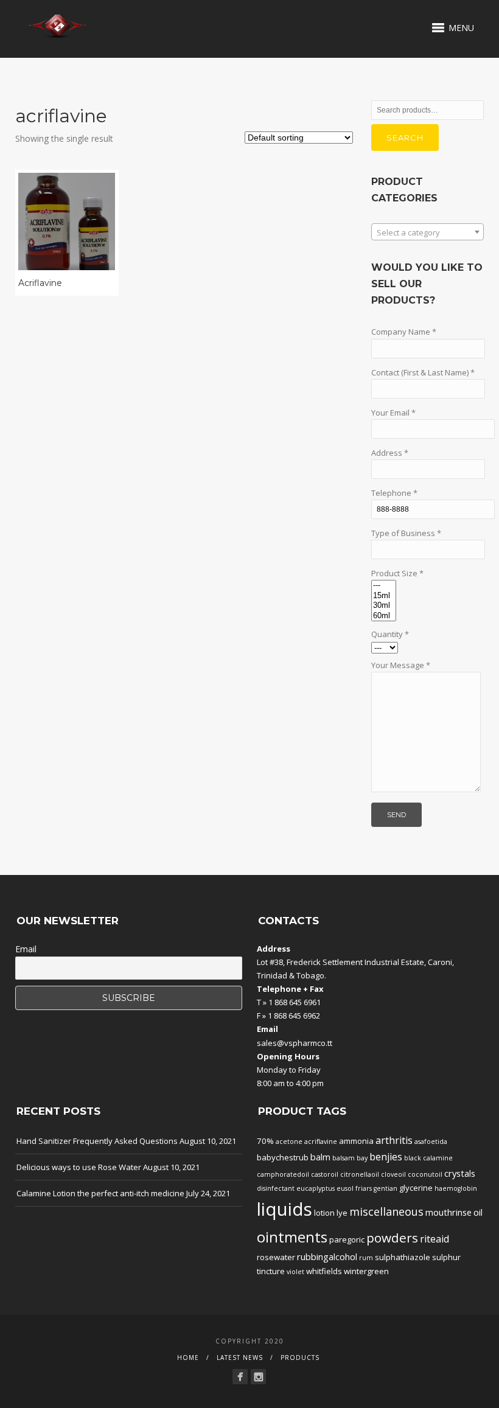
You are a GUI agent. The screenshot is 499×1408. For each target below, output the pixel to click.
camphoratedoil (283, 1174)
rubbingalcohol (327, 1256)
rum (366, 1257)
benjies (385, 1156)
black (412, 1158)
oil (478, 1212)
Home (188, 1357)
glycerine (416, 1187)
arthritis (394, 1140)
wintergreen (366, 1271)
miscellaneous (386, 1211)
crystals (459, 1173)
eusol (345, 1188)
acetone (289, 1141)
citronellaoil (359, 1174)
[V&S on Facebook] (240, 1376)
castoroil (324, 1174)
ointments (292, 1237)
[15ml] (384, 596)
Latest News (240, 1357)
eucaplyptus (315, 1188)
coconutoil (425, 1174)
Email (26, 949)
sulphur (446, 1257)
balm (320, 1157)
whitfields (324, 1271)
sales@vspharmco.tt (294, 1042)
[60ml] (384, 616)
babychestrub (283, 1157)
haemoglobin (455, 1188)
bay (362, 1158)
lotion (324, 1212)
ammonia (356, 1140)
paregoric (347, 1239)
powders (392, 1237)
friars (363, 1188)
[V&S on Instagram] (258, 1376)
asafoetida (430, 1141)
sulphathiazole (402, 1257)
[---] (384, 585)
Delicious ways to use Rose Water (78, 1167)
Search (405, 137)
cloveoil (393, 1174)
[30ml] (384, 606)
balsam (343, 1158)
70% (265, 1140)
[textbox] (427, 232)
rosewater (276, 1257)
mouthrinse (448, 1212)
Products (300, 1357)
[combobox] (427, 231)
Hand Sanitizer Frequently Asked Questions (97, 1140)
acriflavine (320, 1141)
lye (342, 1212)
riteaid (434, 1239)
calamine (438, 1158)
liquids (284, 1209)
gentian (385, 1188)
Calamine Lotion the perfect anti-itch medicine (100, 1193)
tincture (271, 1271)
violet (295, 1271)
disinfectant (276, 1188)
